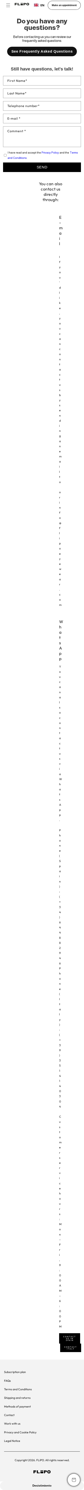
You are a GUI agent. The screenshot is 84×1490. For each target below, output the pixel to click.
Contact (9, 1415)
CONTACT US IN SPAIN (69, 1338)
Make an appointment (64, 5)
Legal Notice (12, 1441)
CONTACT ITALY (70, 1348)
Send (42, 167)
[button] (8, 5)
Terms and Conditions (18, 1389)
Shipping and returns (17, 1398)
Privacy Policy (50, 152)
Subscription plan (15, 1372)
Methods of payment (17, 1406)
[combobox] (39, 5)
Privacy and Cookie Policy (20, 1432)
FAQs (7, 1381)
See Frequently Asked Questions (42, 51)
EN (42, 5)
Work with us (12, 1423)
